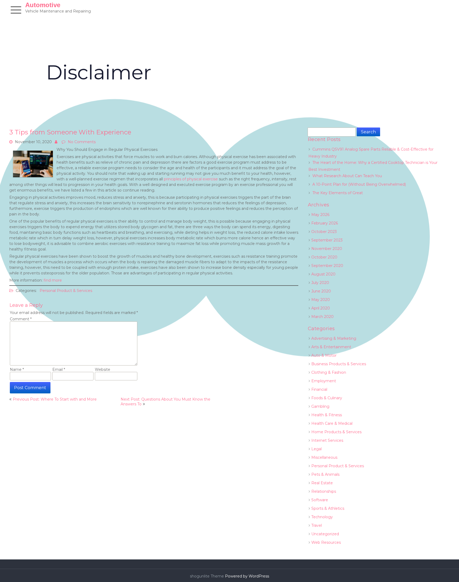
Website (102, 369)
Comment (21, 319)
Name (17, 369)
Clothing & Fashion (328, 372)
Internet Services (327, 440)
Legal (316, 449)
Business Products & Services (338, 364)
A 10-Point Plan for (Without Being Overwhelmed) (359, 184)
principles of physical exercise (191, 179)
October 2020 (324, 257)
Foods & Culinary (326, 398)
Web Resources (326, 542)
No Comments (82, 141)
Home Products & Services (336, 432)
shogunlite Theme (207, 576)
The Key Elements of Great (337, 192)
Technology (322, 517)
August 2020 (323, 274)
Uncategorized (325, 534)
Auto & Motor (324, 355)
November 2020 (326, 248)
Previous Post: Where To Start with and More (55, 399)
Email (58, 369)
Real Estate (322, 483)
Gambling (320, 406)
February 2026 (324, 223)
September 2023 (327, 240)
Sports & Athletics (327, 508)
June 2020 (321, 291)
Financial (319, 389)
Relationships (323, 491)
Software (319, 500)
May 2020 (320, 299)
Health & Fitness (326, 415)
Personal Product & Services (66, 290)
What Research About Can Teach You (347, 175)
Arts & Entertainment (331, 347)
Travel (316, 525)
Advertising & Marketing (333, 338)
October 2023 (324, 231)
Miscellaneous (324, 457)
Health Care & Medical (331, 423)
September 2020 (327, 265)
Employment (323, 381)
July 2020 (320, 282)
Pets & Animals (325, 474)
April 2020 (320, 308)
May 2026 (320, 214)
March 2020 (322, 316)
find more (53, 280)
